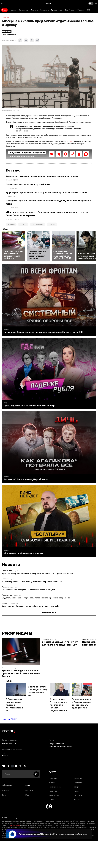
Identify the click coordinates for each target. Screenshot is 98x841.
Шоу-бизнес (69, 10)
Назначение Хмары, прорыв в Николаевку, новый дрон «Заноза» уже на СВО (43, 332)
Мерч (27, 795)
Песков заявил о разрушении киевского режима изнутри (28, 590)
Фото (4, 795)
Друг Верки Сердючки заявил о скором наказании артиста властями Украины (46, 192)
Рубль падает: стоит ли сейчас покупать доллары (30, 406)
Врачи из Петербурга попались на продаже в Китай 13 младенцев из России (37, 573)
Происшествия (57, 10)
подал (69, 141)
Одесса (23, 224)
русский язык (37, 224)
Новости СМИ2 (9, 719)
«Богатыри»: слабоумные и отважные (24, 553)
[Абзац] (49, 3)
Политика (34, 10)
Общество (80, 10)
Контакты (29, 790)
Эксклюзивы (23, 10)
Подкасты (78, 795)
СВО (88, 10)
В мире (52, 783)
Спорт (76, 787)
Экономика (44, 10)
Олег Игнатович (9, 35)
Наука (76, 791)
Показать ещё (49, 612)
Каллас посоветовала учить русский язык (28, 184)
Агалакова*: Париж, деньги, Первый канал (26, 479)
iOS (3, 753)
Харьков (52, 224)
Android (5, 756)
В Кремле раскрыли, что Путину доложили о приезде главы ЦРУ (32, 581)
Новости (13, 10)
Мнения (77, 800)
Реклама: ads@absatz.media (60, 746)
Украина (11, 224)
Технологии (54, 795)
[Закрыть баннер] (89, 832)
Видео (4, 10)
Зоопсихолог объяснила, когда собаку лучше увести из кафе (30, 606)
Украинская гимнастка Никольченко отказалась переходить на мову (42, 176)
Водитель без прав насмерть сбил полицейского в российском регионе (36, 598)
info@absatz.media (56, 744)
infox (5, 229)
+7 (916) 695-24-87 (9, 744)
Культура (53, 791)
